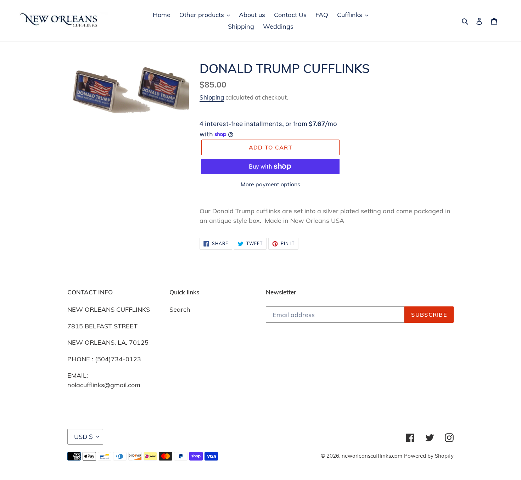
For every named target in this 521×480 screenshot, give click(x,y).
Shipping (212, 97)
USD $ (83, 437)
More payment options (270, 184)
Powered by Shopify (429, 455)
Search (179, 309)
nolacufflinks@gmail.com (103, 385)
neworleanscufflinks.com (372, 455)
